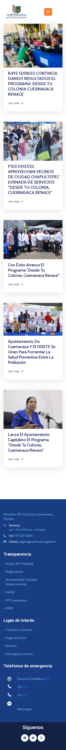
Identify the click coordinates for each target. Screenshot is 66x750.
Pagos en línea (16, 638)
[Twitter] (33, 738)
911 (25, 695)
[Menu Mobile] (48, 12)
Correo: (32, 541)
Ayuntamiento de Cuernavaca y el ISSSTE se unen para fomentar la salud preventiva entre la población (31, 352)
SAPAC (10, 592)
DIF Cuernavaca (16, 600)
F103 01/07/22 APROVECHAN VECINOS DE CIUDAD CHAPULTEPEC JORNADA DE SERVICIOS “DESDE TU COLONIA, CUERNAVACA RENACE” (33, 179)
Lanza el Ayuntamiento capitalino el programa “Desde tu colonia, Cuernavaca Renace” (29, 442)
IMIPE (9, 608)
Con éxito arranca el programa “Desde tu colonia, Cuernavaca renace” (33, 270)
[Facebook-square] (25, 738)
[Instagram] (41, 738)
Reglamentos (14, 571)
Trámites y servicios (19, 630)
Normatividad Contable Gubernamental (21, 582)
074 (25, 687)
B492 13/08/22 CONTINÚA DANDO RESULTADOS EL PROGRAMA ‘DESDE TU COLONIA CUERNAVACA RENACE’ (32, 84)
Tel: (21, 536)
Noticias (11, 646)
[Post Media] (33, 45)
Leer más (13, 103)
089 (47, 679)
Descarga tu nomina (19, 654)
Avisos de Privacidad (19, 563)
